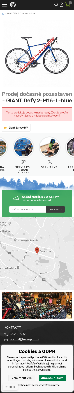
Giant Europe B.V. (18, 127)
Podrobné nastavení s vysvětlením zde (37, 385)
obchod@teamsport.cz (24, 339)
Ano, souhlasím (52, 378)
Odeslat (54, 209)
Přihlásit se (61, 4)
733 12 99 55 (18, 334)
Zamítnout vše (22, 378)
